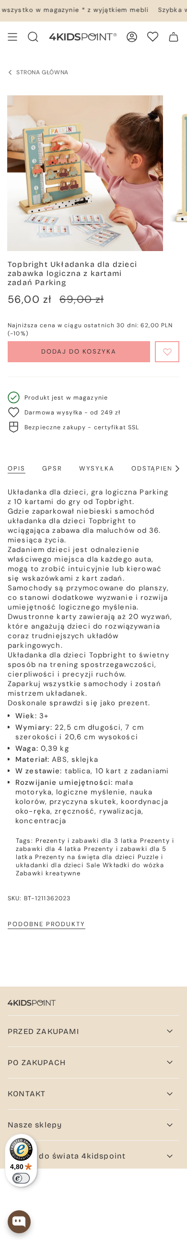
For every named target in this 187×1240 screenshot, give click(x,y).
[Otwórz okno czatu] (19, 1221)
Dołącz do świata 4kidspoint (67, 1155)
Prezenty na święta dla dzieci (85, 857)
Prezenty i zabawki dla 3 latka (86, 841)
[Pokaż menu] (12, 37)
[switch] (21, 1178)
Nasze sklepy (35, 1124)
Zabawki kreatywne (48, 873)
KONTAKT (27, 1093)
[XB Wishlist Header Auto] (153, 37)
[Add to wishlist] (167, 351)
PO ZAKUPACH (37, 1062)
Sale (93, 865)
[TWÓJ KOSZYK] (174, 37)
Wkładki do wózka (133, 865)
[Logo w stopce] (32, 1003)
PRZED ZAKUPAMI (43, 1031)
